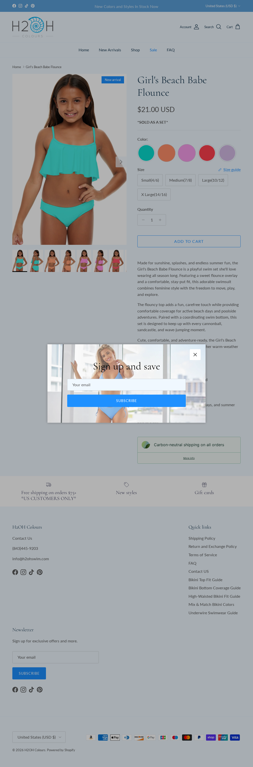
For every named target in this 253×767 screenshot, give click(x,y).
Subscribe (126, 401)
